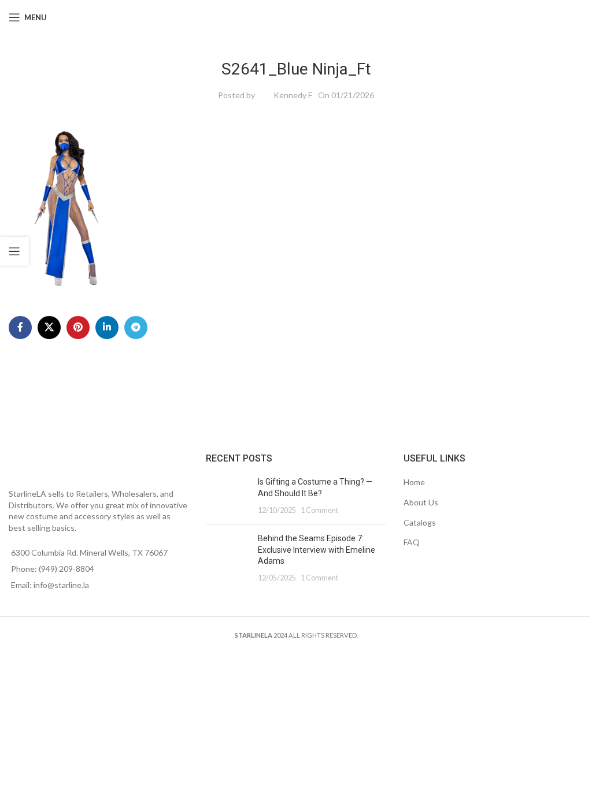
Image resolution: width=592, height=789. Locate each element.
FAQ (412, 542)
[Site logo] (296, 16)
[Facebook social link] (20, 327)
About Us (421, 502)
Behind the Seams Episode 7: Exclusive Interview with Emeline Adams (316, 549)
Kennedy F (292, 95)
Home (414, 482)
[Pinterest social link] (78, 327)
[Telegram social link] (135, 327)
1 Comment (319, 510)
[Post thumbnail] (227, 496)
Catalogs (420, 522)
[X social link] (49, 327)
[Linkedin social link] (107, 327)
